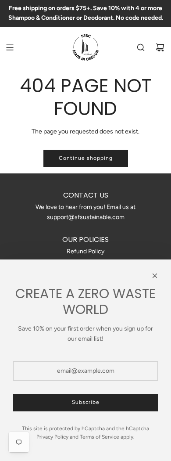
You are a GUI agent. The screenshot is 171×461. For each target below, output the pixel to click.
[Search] (140, 47)
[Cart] (160, 47)
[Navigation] (9, 47)
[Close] (154, 275)
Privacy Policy (52, 437)
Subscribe (86, 402)
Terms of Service (99, 437)
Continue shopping (86, 158)
